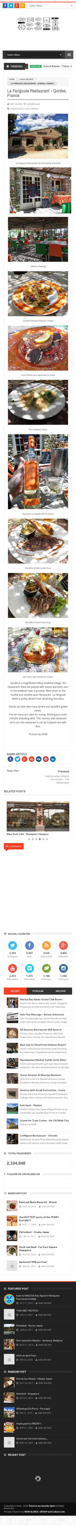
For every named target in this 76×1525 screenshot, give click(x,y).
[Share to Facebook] (10, 828)
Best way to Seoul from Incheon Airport (43, 1044)
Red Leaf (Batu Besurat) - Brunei (38, 1202)
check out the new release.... (32, 1438)
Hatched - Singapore (27, 1393)
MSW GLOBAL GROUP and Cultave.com (45, 1512)
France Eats (17, 108)
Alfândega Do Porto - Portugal (33, 1408)
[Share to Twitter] (14, 828)
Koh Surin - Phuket (31, 1105)
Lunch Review (26, 79)
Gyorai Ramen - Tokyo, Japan (41, 66)
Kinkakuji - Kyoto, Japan (29, 1325)
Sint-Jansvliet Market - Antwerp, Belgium (39, 1340)
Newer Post (13, 770)
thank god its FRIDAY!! (28, 1423)
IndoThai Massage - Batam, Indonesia (42, 1014)
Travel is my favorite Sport (42, 1506)
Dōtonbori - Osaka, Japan (34, 1231)
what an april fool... (26, 1355)
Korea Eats (61, 804)
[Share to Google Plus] (17, 828)
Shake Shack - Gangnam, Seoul (24, 833)
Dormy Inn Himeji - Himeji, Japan (34, 1378)
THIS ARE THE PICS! (27, 1310)
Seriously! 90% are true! (33, 1261)
